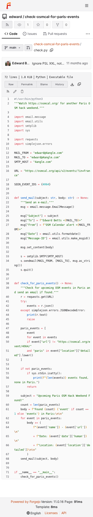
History (59, 84)
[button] (28, 47)
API (63, 513)
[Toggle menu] (87, 6)
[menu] (34, 513)
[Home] (8, 6)
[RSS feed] (7, 24)
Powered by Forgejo (25, 502)
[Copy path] (51, 50)
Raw (11, 84)
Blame (44, 84)
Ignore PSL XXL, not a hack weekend (59, 63)
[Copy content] (79, 84)
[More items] (87, 33)
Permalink (27, 84)
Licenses (51, 513)
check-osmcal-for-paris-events (52, 16)
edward (15, 16)
